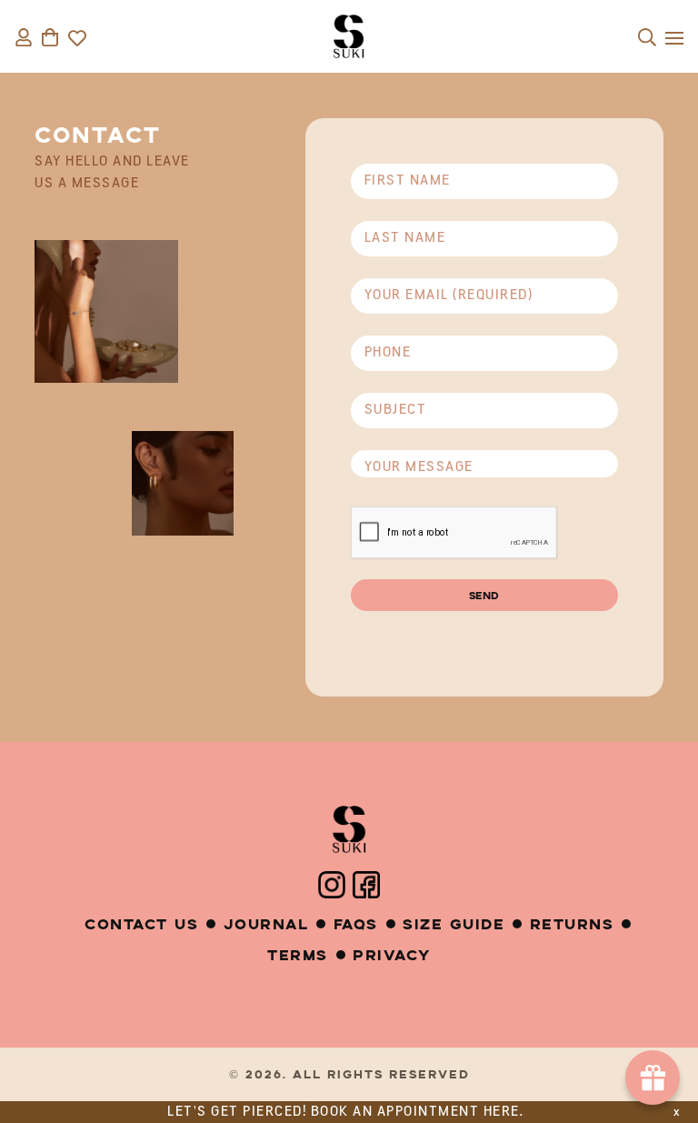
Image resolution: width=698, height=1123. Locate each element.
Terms (297, 954)
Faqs (356, 923)
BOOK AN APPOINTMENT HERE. (417, 1112)
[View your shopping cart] (51, 36)
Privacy (392, 954)
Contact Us (141, 923)
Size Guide (453, 923)
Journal (266, 923)
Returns (572, 923)
